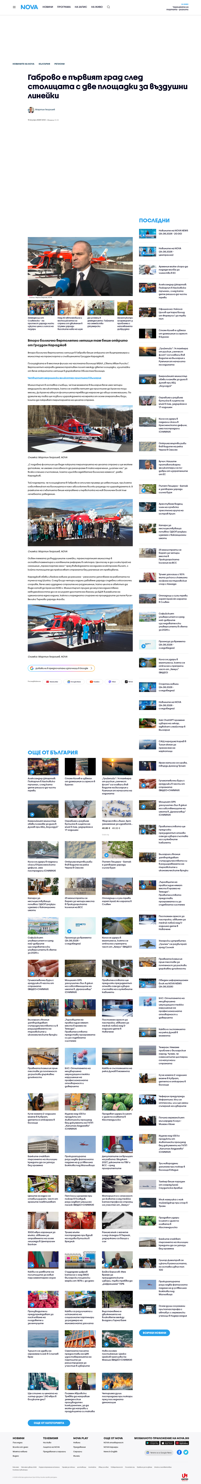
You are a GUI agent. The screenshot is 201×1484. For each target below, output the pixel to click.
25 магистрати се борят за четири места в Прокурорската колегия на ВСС (79, 902)
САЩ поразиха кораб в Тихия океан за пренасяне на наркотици (172, 746)
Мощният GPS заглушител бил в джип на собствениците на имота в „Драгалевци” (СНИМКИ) (79, 986)
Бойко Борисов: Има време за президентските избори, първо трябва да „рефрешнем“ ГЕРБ (117, 1277)
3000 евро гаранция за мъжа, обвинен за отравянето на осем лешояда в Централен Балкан (41, 1238)
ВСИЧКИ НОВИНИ (154, 1332)
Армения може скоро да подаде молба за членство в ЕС (173, 269)
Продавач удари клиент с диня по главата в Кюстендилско (117, 1116)
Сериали (77, 1451)
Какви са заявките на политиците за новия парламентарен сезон (42, 1274)
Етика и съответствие (162, 1467)
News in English (110, 1451)
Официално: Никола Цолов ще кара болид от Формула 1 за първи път (172, 314)
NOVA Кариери (111, 1447)
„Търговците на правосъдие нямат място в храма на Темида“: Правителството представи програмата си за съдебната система (80, 1030)
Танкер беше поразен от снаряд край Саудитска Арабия (172, 1184)
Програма (64, 6)
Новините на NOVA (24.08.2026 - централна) (170, 251)
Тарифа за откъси (68, 1467)
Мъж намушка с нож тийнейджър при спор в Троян (173, 1202)
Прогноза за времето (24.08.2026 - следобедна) (78, 940)
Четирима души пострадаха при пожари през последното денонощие (117, 1398)
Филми (76, 1456)
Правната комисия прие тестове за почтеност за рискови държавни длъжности (43, 1072)
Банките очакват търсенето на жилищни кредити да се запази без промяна (42, 1161)
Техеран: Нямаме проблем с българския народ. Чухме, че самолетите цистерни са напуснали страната (173, 1055)
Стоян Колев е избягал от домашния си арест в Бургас (80, 781)
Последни (17, 1442)
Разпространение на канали (49, 1467)
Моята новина (20, 1451)
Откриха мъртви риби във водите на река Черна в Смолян (78, 864)
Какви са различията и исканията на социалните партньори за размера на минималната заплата (79, 1317)
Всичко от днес (20, 1447)
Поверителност (117, 1467)
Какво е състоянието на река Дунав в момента (117, 1069)
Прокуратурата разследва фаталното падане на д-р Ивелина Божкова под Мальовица (80, 1161)
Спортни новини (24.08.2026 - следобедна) (169, 687)
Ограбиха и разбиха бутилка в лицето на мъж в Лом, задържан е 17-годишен (79, 825)
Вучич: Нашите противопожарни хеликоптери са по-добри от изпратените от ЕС (173, 467)
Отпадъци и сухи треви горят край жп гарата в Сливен (117, 901)
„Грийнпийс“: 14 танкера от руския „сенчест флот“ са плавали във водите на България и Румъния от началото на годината (117, 786)
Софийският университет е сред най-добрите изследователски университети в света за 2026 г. (42, 945)
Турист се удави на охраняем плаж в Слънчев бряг (43, 1353)
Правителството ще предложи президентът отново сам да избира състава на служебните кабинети (117, 986)
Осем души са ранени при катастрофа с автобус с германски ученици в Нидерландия (173, 1311)
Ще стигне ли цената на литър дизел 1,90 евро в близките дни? (43, 1396)
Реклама (16, 1467)
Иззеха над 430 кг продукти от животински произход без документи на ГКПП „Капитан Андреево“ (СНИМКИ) (79, 1121)
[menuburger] (14, 6)
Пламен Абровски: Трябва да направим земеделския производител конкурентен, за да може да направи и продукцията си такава (80, 1402)
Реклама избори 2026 (29, 1467)
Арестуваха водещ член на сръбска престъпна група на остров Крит (171, 508)
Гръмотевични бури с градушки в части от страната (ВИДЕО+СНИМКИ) (41, 984)
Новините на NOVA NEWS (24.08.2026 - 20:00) (173, 232)
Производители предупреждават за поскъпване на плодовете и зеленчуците (40, 1317)
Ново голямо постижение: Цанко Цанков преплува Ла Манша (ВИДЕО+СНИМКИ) (117, 1355)
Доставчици (81, 1467)
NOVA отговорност (113, 1442)
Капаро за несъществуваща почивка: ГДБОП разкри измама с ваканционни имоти (42, 904)
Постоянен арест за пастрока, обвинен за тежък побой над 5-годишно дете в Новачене (115, 1025)
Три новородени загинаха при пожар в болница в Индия (172, 1166)
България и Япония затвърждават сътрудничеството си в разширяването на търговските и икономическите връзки (43, 1027)
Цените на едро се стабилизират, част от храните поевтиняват (43, 1198)
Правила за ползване (144, 1467)
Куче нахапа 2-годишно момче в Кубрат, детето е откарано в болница (42, 1118)
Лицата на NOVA (51, 1447)
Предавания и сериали (54, 1451)
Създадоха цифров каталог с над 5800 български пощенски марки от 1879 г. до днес (79, 1276)
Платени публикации (20, 1470)
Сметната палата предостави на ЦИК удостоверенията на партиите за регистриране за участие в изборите (78, 1358)
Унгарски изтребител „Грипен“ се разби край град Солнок (173, 944)
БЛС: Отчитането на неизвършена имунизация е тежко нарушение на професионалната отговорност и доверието (78, 1077)
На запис (81, 6)
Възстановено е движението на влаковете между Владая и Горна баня (114, 1316)
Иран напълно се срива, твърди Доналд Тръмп (173, 764)
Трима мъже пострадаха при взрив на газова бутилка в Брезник (79, 1236)
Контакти (92, 1467)
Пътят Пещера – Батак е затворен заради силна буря (116, 864)
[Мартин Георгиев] (31, 110)
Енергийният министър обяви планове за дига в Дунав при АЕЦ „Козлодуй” (43, 824)
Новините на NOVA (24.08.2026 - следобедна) (170, 705)
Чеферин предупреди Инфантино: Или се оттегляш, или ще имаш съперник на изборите (173, 1101)
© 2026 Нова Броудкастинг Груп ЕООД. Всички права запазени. (35, 1477)
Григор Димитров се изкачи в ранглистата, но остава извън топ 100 (173, 1265)
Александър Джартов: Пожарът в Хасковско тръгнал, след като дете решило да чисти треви (42, 784)
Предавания (79, 1447)
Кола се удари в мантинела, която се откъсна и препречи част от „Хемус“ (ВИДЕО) (117, 942)
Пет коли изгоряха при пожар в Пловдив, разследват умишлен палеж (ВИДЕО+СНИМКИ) (79, 1200)
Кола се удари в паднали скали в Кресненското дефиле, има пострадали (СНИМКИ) (43, 866)
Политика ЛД (130, 1467)
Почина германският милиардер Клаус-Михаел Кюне (171, 1120)
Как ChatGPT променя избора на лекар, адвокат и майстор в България (172, 725)
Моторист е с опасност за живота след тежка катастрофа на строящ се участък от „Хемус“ (117, 1200)
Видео (16, 1456)
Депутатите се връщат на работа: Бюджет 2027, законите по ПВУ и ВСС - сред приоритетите (117, 1162)
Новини (48, 6)
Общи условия (103, 1467)
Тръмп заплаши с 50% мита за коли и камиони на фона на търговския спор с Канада (173, 579)
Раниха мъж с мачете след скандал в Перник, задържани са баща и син (116, 1236)
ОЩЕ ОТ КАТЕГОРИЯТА (49, 1422)
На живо (97, 6)
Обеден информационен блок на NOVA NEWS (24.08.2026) (173, 983)
